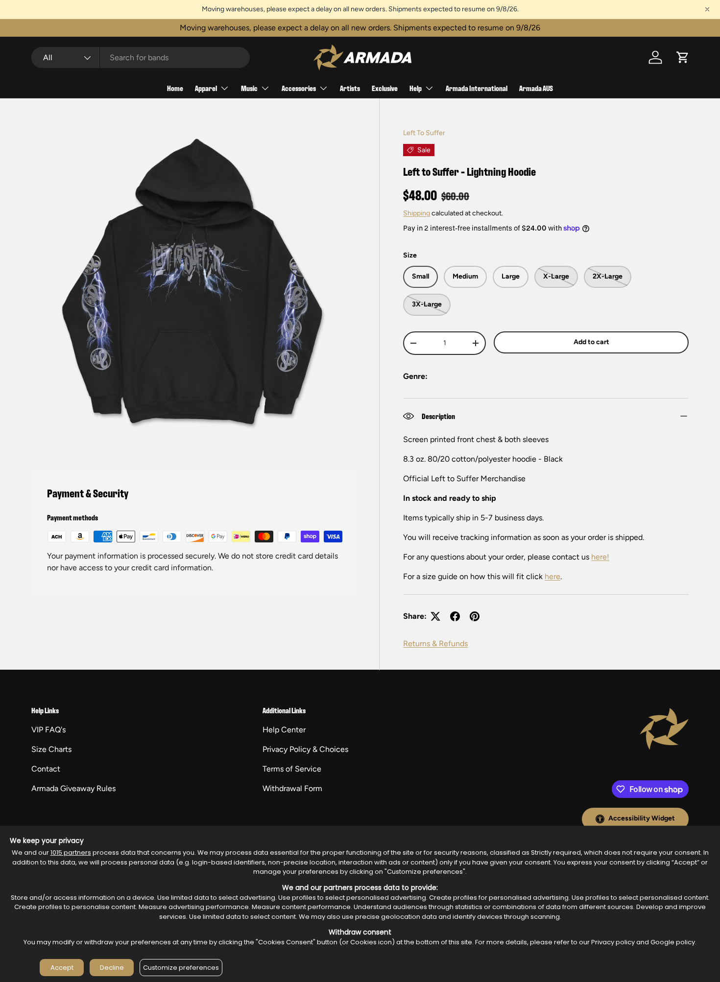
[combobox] (140, 57)
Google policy (672, 942)
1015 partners (70, 852)
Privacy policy (613, 942)
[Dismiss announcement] (707, 9)
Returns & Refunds (435, 643)
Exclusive (385, 88)
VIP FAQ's (48, 729)
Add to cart (591, 342)
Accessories (299, 88)
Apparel (206, 88)
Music (249, 88)
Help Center (284, 729)
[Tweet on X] (435, 616)
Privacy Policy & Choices (305, 749)
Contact (45, 768)
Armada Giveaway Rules (73, 788)
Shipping (416, 213)
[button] (683, 57)
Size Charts (51, 749)
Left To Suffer (424, 133)
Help (415, 88)
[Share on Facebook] (455, 616)
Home (175, 88)
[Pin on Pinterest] (474, 616)
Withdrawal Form (292, 788)
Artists (350, 88)
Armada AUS (536, 88)
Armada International (476, 88)
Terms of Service (292, 768)
